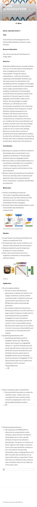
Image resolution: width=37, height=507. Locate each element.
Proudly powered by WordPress (13, 502)
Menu (19, 23)
